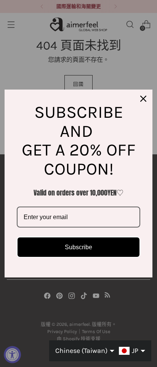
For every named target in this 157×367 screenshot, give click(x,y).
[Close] (143, 99)
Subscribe (78, 247)
